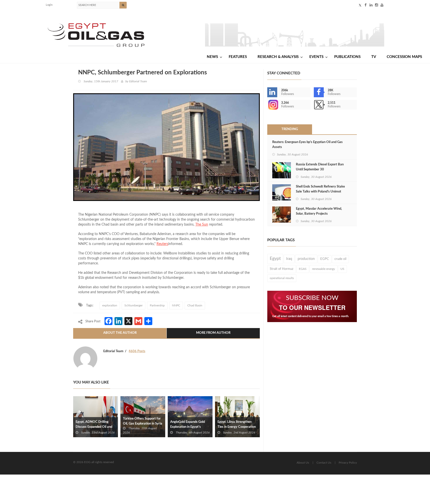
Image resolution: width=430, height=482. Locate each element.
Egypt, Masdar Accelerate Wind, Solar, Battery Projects (319, 211)
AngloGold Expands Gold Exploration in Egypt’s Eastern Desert (187, 427)
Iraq (289, 259)
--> (267, 105)
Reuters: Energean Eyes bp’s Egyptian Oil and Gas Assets (307, 145)
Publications (347, 57)
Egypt (275, 258)
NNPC (176, 305)
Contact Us (324, 462)
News (212, 57)
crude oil (340, 258)
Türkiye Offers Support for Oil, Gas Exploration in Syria (142, 421)
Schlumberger (133, 305)
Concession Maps (404, 57)
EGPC (324, 259)
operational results (282, 278)
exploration (109, 305)
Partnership (157, 305)
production (306, 259)
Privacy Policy (348, 462)
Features (238, 57)
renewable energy (323, 268)
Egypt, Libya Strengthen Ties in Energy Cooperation (236, 424)
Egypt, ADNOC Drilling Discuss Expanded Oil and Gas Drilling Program (94, 427)
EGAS (303, 268)
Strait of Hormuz (281, 268)
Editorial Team (138, 81)
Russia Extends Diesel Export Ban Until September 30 (320, 167)
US (342, 268)
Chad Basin (194, 305)
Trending (289, 129)
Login (49, 4)
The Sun (201, 224)
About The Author (120, 333)
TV (373, 57)
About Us (303, 462)
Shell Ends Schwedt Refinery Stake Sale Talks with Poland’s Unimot (320, 189)
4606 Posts (137, 351)
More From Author (213, 333)
